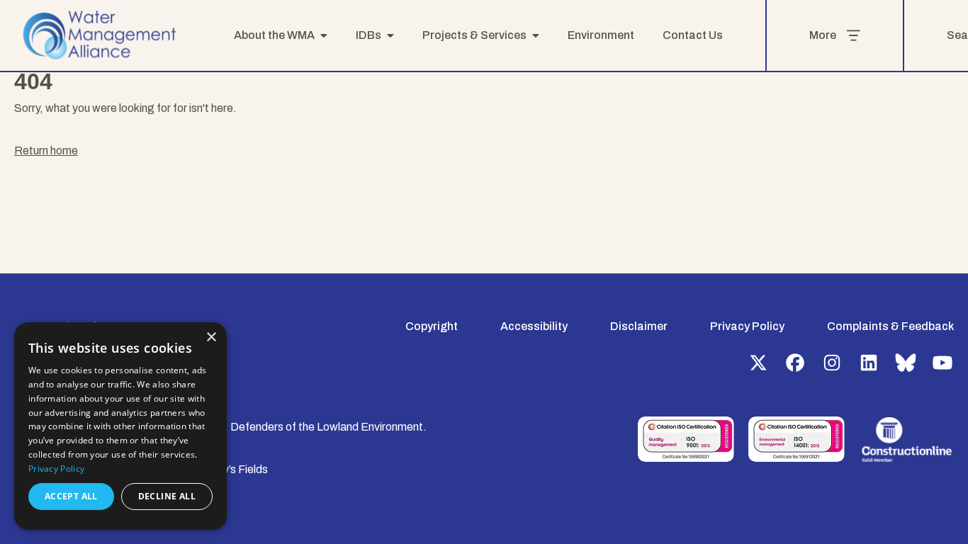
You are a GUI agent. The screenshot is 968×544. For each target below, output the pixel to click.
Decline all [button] (167, 496)
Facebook (795, 362)
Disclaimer (639, 326)
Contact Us (693, 35)
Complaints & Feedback (890, 326)
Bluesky (905, 362)
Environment (601, 35)
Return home (46, 150)
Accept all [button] (71, 496)
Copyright (431, 326)
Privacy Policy (747, 326)
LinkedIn (868, 362)
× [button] (211, 337)
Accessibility (534, 326)
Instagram (832, 362)
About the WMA (274, 35)
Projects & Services (474, 35)
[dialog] (120, 426)
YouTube (942, 362)
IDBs (368, 35)
